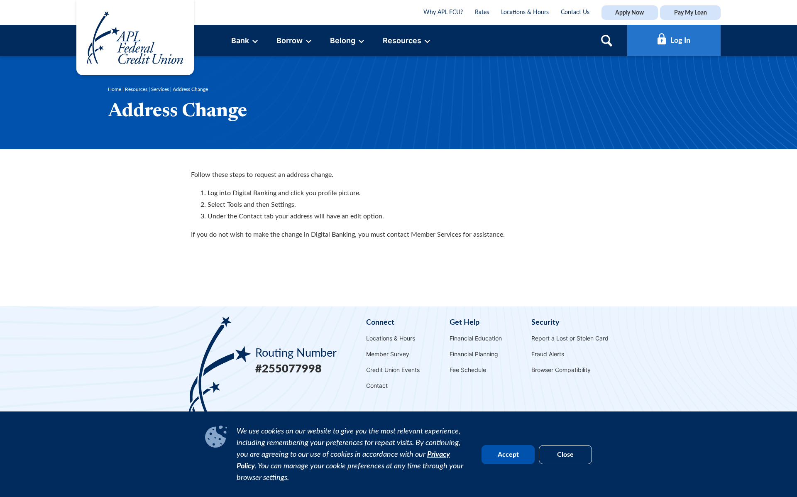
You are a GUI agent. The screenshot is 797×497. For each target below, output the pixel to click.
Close (565, 454)
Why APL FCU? (443, 12)
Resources (136, 89)
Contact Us (575, 12)
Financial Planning (474, 353)
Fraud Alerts (547, 353)
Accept (508, 454)
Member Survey (387, 353)
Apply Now (629, 12)
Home (114, 89)
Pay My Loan (690, 12)
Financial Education (476, 338)
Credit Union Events (393, 369)
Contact (377, 385)
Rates (482, 12)
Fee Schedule (468, 369)
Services (160, 89)
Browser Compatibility (561, 369)
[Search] (606, 40)
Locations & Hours (525, 12)
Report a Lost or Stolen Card (570, 338)
